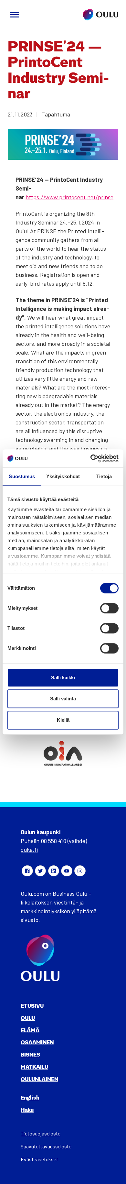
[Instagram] (79, 870)
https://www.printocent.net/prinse (69, 197)
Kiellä (63, 720)
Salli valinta (63, 698)
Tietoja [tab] (104, 476)
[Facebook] (27, 870)
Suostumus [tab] (22, 476)
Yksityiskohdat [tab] (63, 476)
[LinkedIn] (53, 870)
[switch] (109, 608)
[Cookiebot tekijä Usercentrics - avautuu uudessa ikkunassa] (91, 458)
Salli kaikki (63, 677)
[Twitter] (40, 870)
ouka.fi (29, 849)
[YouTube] (66, 870)
